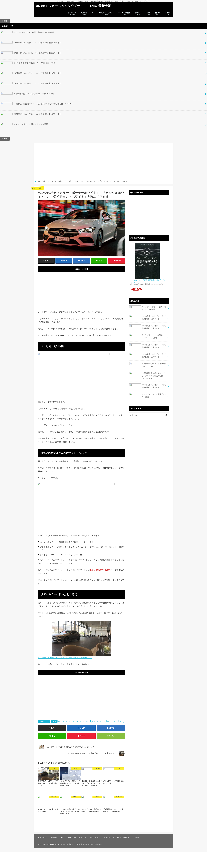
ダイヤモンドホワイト (67, 721)
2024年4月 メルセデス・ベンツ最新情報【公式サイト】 (38, 53)
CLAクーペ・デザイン (106, 13)
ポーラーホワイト (99, 721)
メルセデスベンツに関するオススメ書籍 (31, 124)
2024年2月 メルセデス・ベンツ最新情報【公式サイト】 (38, 83)
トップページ (72, 13)
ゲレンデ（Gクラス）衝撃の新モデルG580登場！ (35, 32)
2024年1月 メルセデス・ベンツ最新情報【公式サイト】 (38, 114)
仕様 (148, 13)
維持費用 (158, 13)
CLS (93, 13)
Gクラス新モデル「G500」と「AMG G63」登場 (34, 63)
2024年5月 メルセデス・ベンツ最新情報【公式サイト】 (38, 42)
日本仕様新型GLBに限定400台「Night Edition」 (34, 93)
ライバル (168, 13)
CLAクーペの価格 (124, 13)
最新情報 (84, 13)
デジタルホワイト (84, 721)
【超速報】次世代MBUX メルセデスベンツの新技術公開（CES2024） (44, 104)
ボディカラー (44, 721)
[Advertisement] (103, 162)
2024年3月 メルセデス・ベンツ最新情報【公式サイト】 (38, 73)
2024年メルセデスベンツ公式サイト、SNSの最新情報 (73, 6)
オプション (138, 13)
